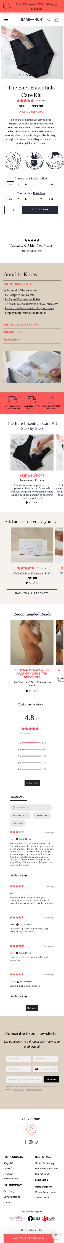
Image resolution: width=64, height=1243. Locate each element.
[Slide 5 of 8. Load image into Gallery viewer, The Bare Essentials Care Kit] (34, 75)
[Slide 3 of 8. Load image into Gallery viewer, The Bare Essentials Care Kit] (26, 75)
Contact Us (9, 1202)
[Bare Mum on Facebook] (25, 1143)
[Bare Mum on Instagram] (31, 1143)
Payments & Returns (46, 1168)
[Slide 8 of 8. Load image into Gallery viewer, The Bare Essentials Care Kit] (44, 75)
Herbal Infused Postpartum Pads (32, 573)
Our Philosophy (11, 1196)
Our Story (8, 1191)
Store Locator (42, 1197)
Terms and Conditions (34, 1090)
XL (41, 184)
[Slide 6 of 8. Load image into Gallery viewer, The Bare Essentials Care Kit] (37, 75)
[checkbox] (18, 823)
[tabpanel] (32, 52)
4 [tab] (37, 502)
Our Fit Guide (42, 1173)
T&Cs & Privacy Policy (32, 1230)
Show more (32, 1008)
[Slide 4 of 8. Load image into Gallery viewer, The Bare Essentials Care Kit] (30, 75)
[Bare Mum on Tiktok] (36, 1143)
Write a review (32, 783)
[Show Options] (39, 1079)
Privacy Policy (19, 1090)
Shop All (8, 1163)
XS (10, 184)
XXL (51, 184)
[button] (32, 743)
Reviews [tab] (18, 797)
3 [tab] (34, 502)
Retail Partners (43, 1186)
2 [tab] (30, 502)
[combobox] (37, 1069)
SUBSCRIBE (51, 1079)
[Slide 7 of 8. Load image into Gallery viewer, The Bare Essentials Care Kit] (41, 75)
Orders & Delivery (45, 1163)
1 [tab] (26, 502)
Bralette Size (39, 178)
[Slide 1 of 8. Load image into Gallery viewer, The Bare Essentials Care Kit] (19, 75)
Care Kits (8, 1168)
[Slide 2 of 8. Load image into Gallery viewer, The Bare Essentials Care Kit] (23, 75)
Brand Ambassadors (46, 1192)
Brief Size (39, 193)
